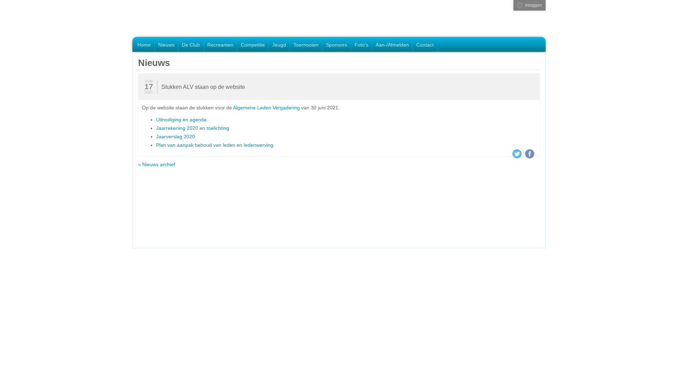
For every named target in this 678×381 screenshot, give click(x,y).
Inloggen (533, 5)
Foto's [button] (361, 45)
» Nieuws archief (156, 164)
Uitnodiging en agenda (181, 119)
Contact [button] (425, 45)
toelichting (218, 128)
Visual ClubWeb (520, 5)
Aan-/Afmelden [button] (392, 45)
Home (144, 45)
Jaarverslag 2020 (175, 136)
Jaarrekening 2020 (177, 128)
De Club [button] (191, 45)
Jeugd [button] (279, 45)
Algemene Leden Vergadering (266, 107)
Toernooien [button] (306, 45)
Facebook (529, 153)
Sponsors (336, 45)
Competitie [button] (253, 45)
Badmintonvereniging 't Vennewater (181, 19)
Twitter (517, 153)
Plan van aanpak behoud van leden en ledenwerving (214, 145)
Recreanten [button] (220, 45)
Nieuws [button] (166, 45)
